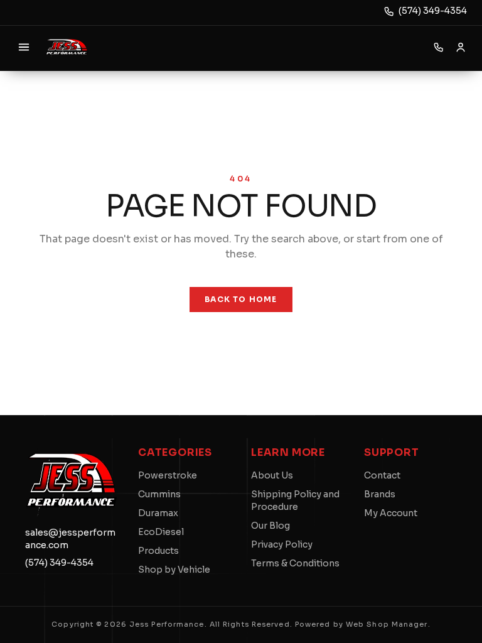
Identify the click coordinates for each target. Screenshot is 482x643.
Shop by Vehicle (174, 569)
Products (158, 550)
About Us (272, 475)
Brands (379, 494)
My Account (390, 513)
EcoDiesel (161, 532)
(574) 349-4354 (433, 10)
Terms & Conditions (295, 563)
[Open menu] (24, 47)
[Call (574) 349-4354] (438, 47)
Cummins (159, 494)
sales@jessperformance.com (70, 539)
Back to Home (241, 299)
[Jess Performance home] (66, 47)
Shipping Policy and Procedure (295, 500)
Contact (382, 475)
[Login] (460, 47)
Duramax (158, 513)
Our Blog (270, 525)
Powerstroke (167, 475)
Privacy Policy (282, 544)
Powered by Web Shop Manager (361, 624)
